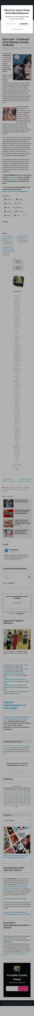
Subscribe (24, 24)
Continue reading (17, 29)
